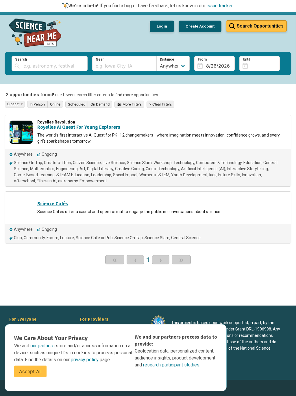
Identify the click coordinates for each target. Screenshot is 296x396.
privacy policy (85, 359)
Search (21, 59)
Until (246, 59)
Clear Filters (160, 104)
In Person (37, 104)
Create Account (200, 26)
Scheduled (76, 104)
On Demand (100, 104)
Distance (167, 59)
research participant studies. (171, 365)
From (202, 59)
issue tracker (219, 5)
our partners (43, 345)
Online (55, 104)
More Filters (132, 104)
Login (162, 26)
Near (100, 59)
